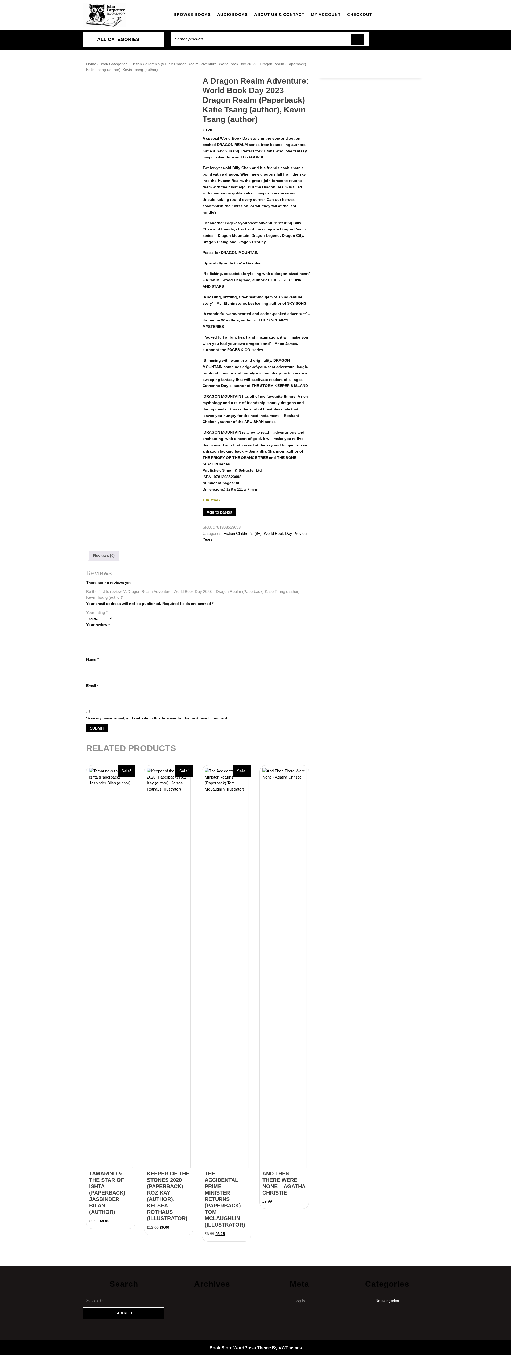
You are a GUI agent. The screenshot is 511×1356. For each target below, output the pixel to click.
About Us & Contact (279, 14)
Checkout (359, 14)
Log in (299, 1300)
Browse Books (192, 14)
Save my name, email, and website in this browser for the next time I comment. (157, 718)
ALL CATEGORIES (118, 39)
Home (91, 64)
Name (92, 659)
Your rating (97, 612)
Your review (98, 624)
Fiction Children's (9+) (149, 64)
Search (357, 39)
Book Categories (113, 64)
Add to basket (219, 512)
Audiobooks (232, 14)
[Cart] (402, 42)
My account (326, 14)
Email (92, 685)
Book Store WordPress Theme (240, 1348)
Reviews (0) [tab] (104, 555)
